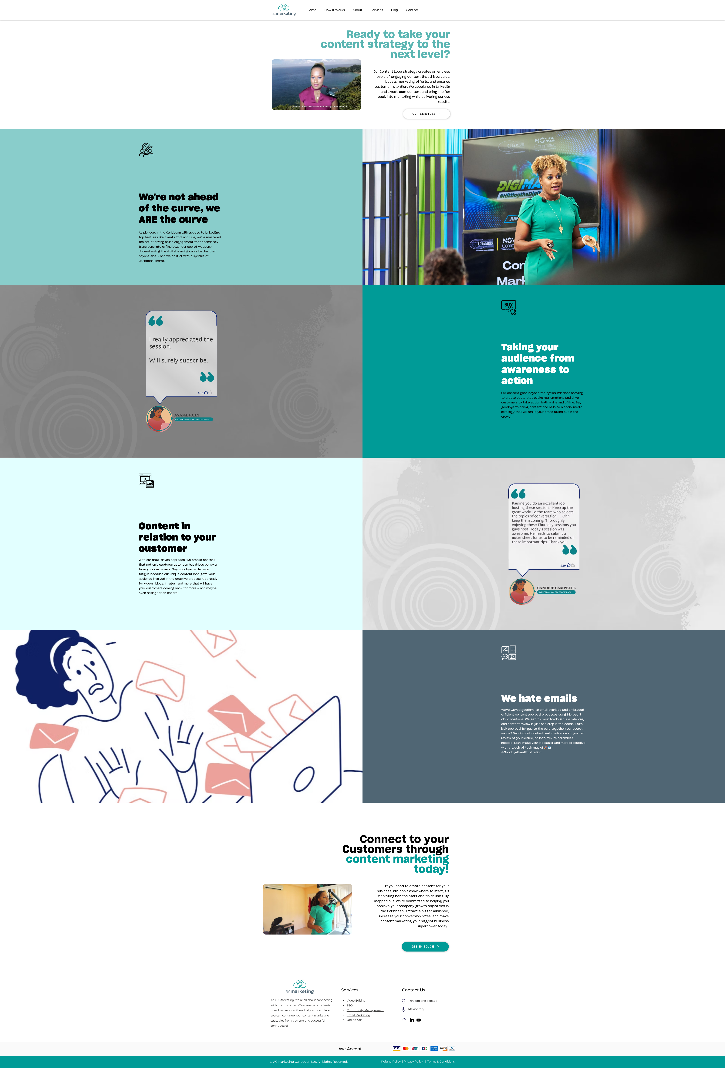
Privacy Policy (413, 1061)
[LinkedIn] (411, 1020)
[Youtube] (418, 1020)
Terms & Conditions (441, 1061)
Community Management (365, 1010)
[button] (356, 106)
